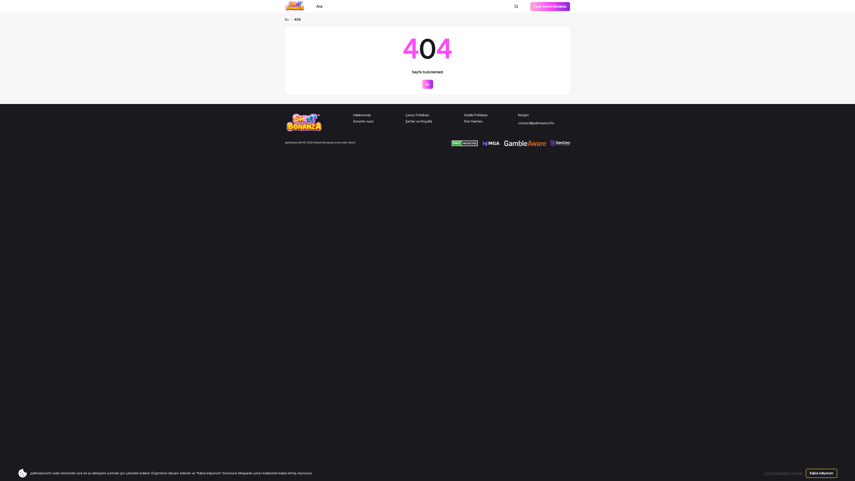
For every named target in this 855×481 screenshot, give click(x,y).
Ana (319, 6)
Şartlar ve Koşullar (418, 121)
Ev (287, 19)
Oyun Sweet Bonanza (550, 6)
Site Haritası (473, 121)
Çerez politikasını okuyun (784, 473)
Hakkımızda (362, 115)
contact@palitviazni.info (536, 123)
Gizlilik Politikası (476, 115)
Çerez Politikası (417, 115)
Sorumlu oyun (363, 121)
